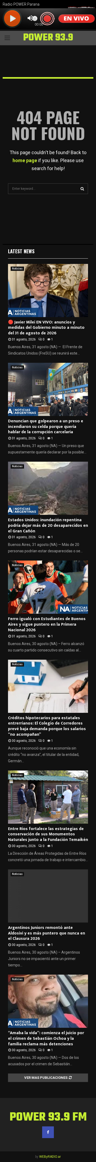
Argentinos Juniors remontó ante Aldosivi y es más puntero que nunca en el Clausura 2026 (46, 933)
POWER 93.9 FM (48, 44)
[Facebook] (48, 1132)
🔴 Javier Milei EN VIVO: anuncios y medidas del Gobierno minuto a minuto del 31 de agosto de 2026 (46, 328)
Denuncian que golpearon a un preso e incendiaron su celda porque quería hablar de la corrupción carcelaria (45, 427)
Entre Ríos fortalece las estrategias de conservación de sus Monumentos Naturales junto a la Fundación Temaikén (48, 834)
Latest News (21, 251)
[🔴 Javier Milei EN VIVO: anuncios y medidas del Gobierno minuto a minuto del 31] (48, 290)
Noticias (17, 268)
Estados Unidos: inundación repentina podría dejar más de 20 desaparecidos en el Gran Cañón (48, 525)
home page (25, 160)
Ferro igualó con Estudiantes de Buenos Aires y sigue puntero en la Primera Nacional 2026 (47, 624)
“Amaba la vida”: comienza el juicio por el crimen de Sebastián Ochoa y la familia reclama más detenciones (46, 1038)
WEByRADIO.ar (50, 1157)
